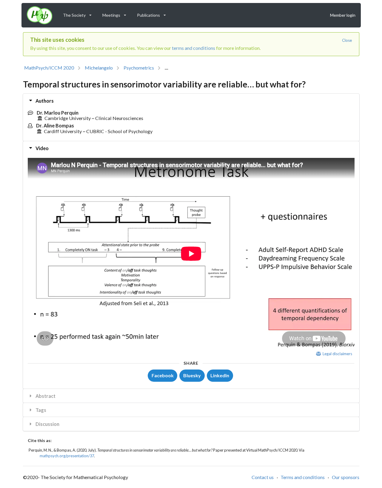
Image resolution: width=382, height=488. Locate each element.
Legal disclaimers (337, 353)
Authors (44, 101)
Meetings (116, 14)
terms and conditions (193, 48)
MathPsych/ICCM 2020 (49, 67)
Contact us (263, 477)
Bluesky (192, 375)
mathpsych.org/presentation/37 (67, 455)
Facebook (163, 375)
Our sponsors (345, 477)
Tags (40, 410)
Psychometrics (139, 67)
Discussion (47, 424)
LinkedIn (219, 375)
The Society (79, 14)
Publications (153, 14)
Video (42, 148)
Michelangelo (99, 67)
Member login (342, 15)
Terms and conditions (303, 477)
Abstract (45, 396)
